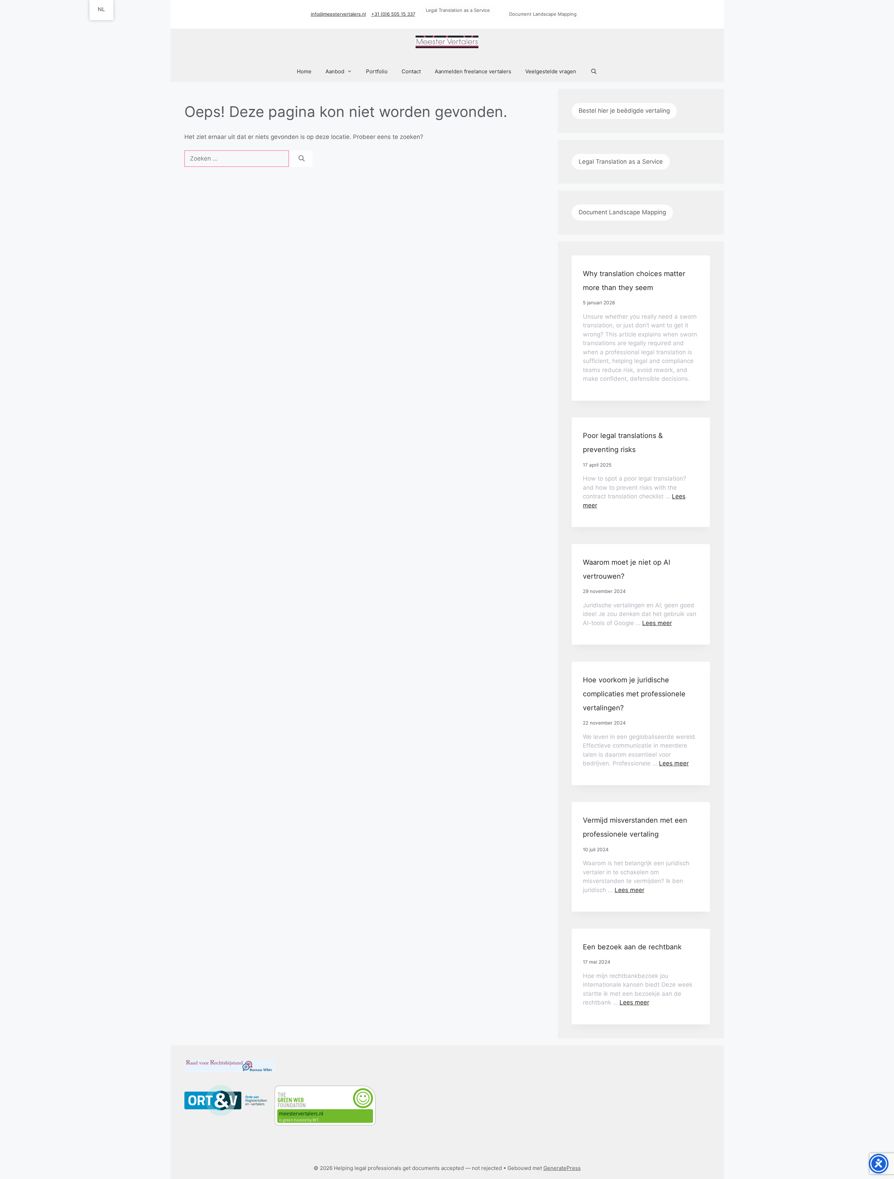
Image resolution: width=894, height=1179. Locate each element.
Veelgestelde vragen (550, 71)
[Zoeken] (302, 158)
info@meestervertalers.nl (338, 14)
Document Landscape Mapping (543, 14)
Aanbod (334, 71)
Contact (411, 71)
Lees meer (657, 623)
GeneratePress (562, 1168)
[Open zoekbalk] (593, 71)
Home (304, 71)
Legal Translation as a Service (458, 10)
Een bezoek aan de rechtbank (632, 947)
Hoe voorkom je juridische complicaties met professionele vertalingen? (634, 694)
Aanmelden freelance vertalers (473, 71)
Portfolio (377, 71)
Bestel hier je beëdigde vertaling (624, 110)
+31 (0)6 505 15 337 (393, 14)
